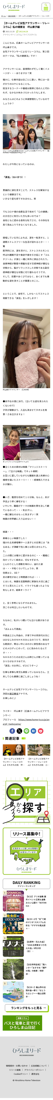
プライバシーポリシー (34, 1070)
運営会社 (35, 1074)
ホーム (3, 16)
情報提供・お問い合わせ (17, 1066)
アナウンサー (9, 35)
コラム (19, 35)
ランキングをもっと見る (26, 1008)
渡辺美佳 (13, 693)
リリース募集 (15, 1070)
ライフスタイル (30, 35)
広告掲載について (39, 1066)
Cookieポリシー (21, 1074)
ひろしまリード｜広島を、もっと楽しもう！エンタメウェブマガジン (13, 7)
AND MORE (12, 16)
